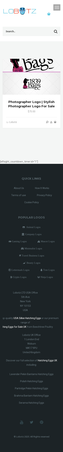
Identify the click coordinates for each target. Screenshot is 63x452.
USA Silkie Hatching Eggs (27, 318)
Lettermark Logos (20, 270)
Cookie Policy (31, 202)
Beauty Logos (33, 263)
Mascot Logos (47, 241)
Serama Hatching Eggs (31, 402)
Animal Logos (32, 227)
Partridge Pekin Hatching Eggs (31, 388)
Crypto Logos (19, 277)
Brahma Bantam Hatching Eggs (31, 395)
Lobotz (13, 122)
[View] (47, 122)
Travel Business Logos (32, 255)
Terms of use (18, 195)
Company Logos (32, 234)
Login (49, 7)
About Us (19, 188)
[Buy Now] (51, 122)
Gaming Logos (19, 241)
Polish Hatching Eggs (31, 381)
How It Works (42, 188)
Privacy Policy (44, 195)
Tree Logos (49, 270)
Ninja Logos (46, 277)
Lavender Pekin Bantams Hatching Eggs (32, 374)
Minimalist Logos (33, 248)
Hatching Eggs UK (47, 360)
